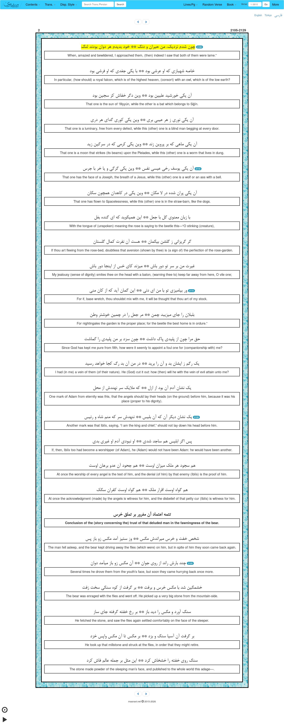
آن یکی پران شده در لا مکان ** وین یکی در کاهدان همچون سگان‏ (142, 193)
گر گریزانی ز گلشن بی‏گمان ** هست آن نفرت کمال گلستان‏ (142, 242)
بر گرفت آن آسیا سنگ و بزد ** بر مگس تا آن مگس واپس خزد (142, 636)
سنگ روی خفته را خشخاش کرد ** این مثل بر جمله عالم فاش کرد (142, 660)
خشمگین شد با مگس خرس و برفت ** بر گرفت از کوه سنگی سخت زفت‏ (142, 587)
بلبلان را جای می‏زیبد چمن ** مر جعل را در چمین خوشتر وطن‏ (142, 315)
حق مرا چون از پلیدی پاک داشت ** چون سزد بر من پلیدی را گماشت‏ (142, 339)
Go (266, 4)
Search (120, 4)
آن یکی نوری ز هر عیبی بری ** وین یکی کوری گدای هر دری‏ (142, 120)
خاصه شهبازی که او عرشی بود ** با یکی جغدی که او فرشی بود (142, 71)
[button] (32, 4)
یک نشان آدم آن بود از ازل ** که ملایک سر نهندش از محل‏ (142, 388)
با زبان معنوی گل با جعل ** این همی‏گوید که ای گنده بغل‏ (142, 217)
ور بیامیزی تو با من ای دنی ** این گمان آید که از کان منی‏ (138, 290)
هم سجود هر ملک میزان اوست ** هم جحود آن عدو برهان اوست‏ (142, 465)
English (258, 15)
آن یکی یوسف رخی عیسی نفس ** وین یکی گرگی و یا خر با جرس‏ (138, 168)
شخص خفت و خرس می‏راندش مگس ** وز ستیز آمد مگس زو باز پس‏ (142, 539)
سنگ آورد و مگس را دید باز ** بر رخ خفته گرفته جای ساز (142, 612)
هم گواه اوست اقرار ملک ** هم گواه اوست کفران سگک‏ (142, 490)
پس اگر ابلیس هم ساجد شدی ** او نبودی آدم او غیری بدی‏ (142, 441)
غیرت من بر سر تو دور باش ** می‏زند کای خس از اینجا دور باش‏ (142, 266)
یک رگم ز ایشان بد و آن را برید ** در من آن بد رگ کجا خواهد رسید (142, 363)
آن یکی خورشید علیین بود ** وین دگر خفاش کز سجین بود (142, 95)
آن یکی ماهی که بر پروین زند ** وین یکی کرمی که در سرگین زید (142, 144)
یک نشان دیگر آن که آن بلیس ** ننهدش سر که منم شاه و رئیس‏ (138, 417)
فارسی (278, 15)
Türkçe (268, 15)
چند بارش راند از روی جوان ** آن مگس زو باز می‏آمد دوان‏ (138, 563)
